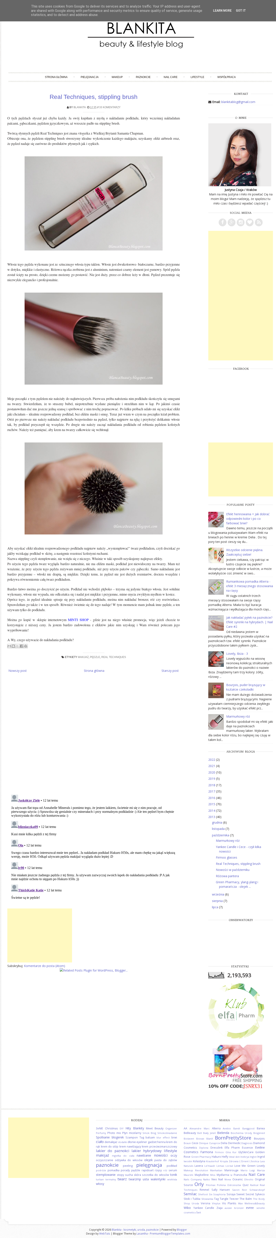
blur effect (163, 1137)
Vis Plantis (229, 1203)
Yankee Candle (203, 1208)
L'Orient (244, 1161)
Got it (241, 10)
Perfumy (101, 1133)
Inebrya (244, 1156)
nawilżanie (144, 1155)
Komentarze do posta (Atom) (44, 966)
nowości (161, 1155)
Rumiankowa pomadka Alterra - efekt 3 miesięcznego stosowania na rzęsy (249, 586)
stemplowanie (106, 1175)
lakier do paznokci (112, 1150)
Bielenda (223, 1133)
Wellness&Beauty (255, 1203)
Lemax (220, 1165)
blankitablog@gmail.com (238, 102)
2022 (212, 760)
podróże (101, 1170)
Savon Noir (239, 1189)
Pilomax (210, 1185)
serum (173, 1170)
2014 (212, 810)
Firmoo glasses (226, 857)
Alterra (216, 1128)
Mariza (261, 1170)
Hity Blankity (134, 1128)
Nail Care (170, 77)
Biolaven (189, 1138)
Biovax (200, 1138)
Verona (205, 1203)
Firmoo (219, 1152)
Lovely (261, 1166)
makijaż (83, 657)
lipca (215, 907)
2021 (212, 766)
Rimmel (204, 1190)
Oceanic (237, 1179)
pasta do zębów (165, 1160)
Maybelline (202, 1175)
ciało (100, 1141)
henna (161, 1142)
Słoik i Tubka (192, 1199)
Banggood (248, 1128)
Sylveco (260, 1194)
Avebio (227, 1128)
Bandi (236, 1128)
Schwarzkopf (257, 1189)
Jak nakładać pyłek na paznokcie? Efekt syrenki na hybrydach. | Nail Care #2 (249, 622)
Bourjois (259, 1138)
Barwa (261, 1128)
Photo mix (114, 1133)
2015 (212, 804)
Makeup (117, 77)
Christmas (111, 1128)
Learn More (222, 10)
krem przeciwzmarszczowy (159, 1146)
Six (210, 1194)
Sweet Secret (245, 1194)
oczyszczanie (104, 1160)
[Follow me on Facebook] (222, 222)
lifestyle (170, 1150)
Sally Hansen (221, 1190)
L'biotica (254, 1161)
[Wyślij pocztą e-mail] (9, 646)
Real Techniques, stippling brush (94, 97)
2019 (212, 779)
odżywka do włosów (129, 1160)
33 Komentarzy (110, 107)
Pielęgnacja (90, 77)
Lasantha (142, 1233)
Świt (198, 1212)
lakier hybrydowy (147, 1150)
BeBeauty (190, 1133)
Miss (212, 1174)
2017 (212, 791)
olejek (148, 1160)
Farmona (206, 1152)
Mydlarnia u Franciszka (232, 1175)
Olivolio (248, 1179)
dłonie (132, 1142)
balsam (150, 1137)
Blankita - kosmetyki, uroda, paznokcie (135, 1229)
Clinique (203, 1143)
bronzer (239, 1207)
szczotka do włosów (155, 1175)
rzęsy (158, 1170)
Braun (187, 1143)
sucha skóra (133, 1175)
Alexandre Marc (200, 1128)
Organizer (171, 1128)
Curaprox (214, 1143)
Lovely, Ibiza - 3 (237, 653)
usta (146, 1179)
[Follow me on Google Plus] (231, 222)
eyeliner (141, 1142)
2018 (212, 785)
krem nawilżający (130, 1146)
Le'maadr (209, 1165)
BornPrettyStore (233, 1137)
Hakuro (216, 1157)
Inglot (253, 1156)
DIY (122, 1128)
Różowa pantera (227, 876)
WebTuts (104, 1233)
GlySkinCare (246, 1152)
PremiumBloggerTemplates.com (170, 1233)
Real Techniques (113, 657)
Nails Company (193, 1179)
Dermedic (234, 1143)
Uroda (195, 1203)
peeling (128, 1166)
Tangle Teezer (229, 1199)
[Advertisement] (39, 935)
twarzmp (135, 1179)
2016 (212, 798)
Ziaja (219, 1208)
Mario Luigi (248, 1170)
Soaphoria (219, 1194)
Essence (247, 1147)
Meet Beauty (154, 1128)
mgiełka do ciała (123, 1155)
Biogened (259, 1133)
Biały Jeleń (209, 1133)
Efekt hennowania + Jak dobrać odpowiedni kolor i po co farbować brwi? (248, 518)
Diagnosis (246, 1143)
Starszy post (170, 671)
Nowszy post (17, 671)
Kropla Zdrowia (229, 1161)
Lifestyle (197, 77)
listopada (219, 829)
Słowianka (207, 1198)
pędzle (95, 657)
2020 (212, 772)
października (221, 835)
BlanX (209, 1138)
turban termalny (106, 1179)
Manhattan (216, 1170)
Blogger (182, 1229)
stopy (120, 1175)
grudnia (217, 822)
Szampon (131, 1137)
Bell (199, 1133)
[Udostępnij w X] (17, 646)
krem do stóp (110, 1146)
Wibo (187, 1208)
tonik (173, 1175)
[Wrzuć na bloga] (13, 646)
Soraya (231, 1194)
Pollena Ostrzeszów (229, 1185)
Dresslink (216, 1147)
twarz (122, 1178)
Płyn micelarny (131, 1133)
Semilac (190, 1193)
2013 (212, 817)
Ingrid (261, 1157)
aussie (228, 1207)
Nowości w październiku (232, 870)
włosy (100, 1184)
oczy (174, 1155)
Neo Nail (217, 1179)
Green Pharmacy (201, 1156)
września (218, 894)
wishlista (172, 1179)
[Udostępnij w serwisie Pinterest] (26, 646)
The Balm (246, 1199)
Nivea (227, 1179)
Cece (195, 1143)
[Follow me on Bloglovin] (250, 222)
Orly (199, 1184)
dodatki (122, 1142)
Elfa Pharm (232, 1147)
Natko (206, 1179)
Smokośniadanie (167, 1133)
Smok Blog (149, 1133)
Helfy (225, 1157)
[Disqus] (93, 735)
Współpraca (226, 77)
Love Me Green (244, 1166)
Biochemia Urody (241, 1133)
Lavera (198, 1166)
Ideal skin (234, 1156)
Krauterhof (212, 1161)
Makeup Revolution (196, 1170)
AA (185, 1128)
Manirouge (231, 1170)
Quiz (246, 1185)
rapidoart (148, 1170)
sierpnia (218, 901)
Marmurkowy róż (238, 716)
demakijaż (111, 1142)
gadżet (152, 1142)
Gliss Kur (231, 1152)
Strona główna (56, 77)
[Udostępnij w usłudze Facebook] (21, 646)
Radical (254, 1185)
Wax (240, 1203)
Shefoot (203, 1194)
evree (250, 1208)
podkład (172, 1166)
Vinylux (216, 1203)
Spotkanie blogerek (110, 1137)
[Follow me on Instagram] (241, 222)
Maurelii (188, 1174)
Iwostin (188, 1161)
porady (125, 1170)
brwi (174, 1137)
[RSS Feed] (259, 222)
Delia (224, 1143)
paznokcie (107, 1165)
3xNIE (99, 1128)
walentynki (158, 1179)
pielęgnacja (149, 1165)
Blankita (80, 107)
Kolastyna (199, 1161)
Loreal (229, 1165)
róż (165, 1170)
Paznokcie (143, 77)
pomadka (113, 1170)
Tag (142, 1137)
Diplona (203, 1147)
